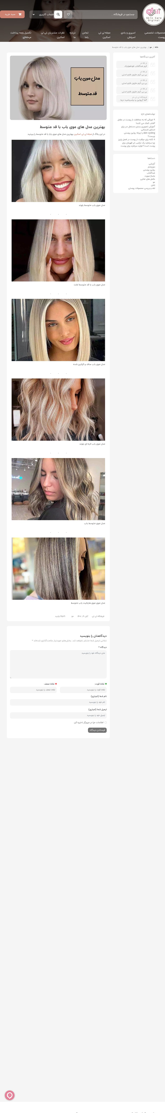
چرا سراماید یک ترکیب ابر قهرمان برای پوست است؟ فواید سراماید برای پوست (138, 144)
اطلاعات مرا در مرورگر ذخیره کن (88, 722)
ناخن (153, 185)
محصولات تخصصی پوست (155, 35)
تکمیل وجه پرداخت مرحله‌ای (20, 35)
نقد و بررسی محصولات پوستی (141, 188)
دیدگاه (102, 647)
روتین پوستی (149, 170)
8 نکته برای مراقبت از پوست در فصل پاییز (136, 139)
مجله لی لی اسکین (104, 35)
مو (151, 47)
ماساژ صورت (150, 176)
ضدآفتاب (151, 173)
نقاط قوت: (99, 683)
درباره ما (73, 35)
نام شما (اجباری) (99, 696)
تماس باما (85, 35)
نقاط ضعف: (49, 683)
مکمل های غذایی (147, 179)
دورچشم (151, 167)
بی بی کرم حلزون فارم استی (134, 74)
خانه (156, 47)
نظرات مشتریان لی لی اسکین (53, 35)
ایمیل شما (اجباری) (97, 709)
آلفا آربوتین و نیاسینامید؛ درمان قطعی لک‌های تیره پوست (132, 100)
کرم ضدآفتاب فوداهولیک (135, 66)
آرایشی (152, 163)
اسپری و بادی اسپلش (128, 35)
